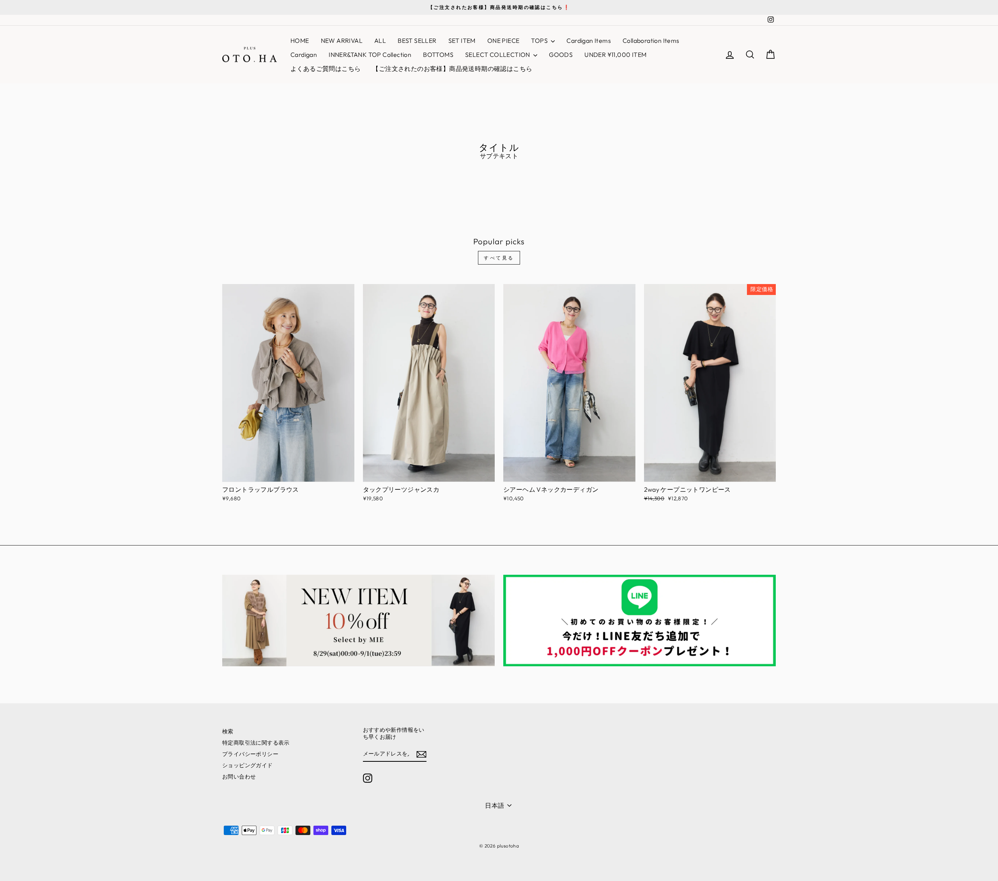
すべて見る (499, 258)
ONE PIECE (503, 40)
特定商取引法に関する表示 (256, 742)
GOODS (561, 54)
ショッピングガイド (247, 765)
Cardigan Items (588, 40)
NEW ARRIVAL (342, 40)
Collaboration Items (651, 40)
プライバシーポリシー (250, 753)
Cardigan (303, 54)
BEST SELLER (417, 40)
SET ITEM (462, 40)
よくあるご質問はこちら (325, 68)
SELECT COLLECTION (498, 54)
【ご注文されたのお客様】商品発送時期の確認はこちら (452, 68)
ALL (380, 40)
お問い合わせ (239, 776)
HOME (299, 40)
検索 (228, 731)
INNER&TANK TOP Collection (370, 54)
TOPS (540, 40)
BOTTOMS (438, 54)
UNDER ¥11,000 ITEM (615, 54)
